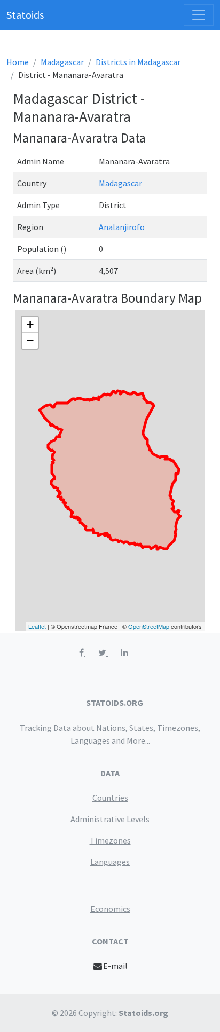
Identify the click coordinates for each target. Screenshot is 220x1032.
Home (17, 62)
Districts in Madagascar (138, 62)
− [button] (30, 340)
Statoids (25, 14)
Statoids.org (143, 1012)
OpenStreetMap (148, 626)
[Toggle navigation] (199, 15)
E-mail (115, 965)
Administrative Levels (110, 819)
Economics (110, 908)
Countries (110, 797)
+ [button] (30, 324)
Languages (110, 861)
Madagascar (62, 62)
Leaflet (37, 626)
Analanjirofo (122, 227)
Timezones (110, 840)
